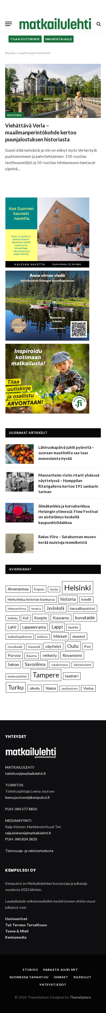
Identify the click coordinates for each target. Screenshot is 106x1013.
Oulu (72, 646)
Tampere (46, 675)
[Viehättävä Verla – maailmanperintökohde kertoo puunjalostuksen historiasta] (53, 91)
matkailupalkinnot (20, 636)
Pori (87, 646)
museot (79, 636)
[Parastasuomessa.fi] (55, 23)
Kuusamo (61, 617)
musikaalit (15, 647)
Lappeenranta (34, 627)
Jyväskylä (55, 608)
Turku (16, 687)
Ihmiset (61, 977)
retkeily (49, 655)
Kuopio (40, 617)
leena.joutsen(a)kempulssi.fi (27, 797)
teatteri (71, 676)
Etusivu (10, 53)
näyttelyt (53, 646)
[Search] (98, 24)
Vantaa (88, 688)
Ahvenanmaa (18, 589)
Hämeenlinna (17, 608)
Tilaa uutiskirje (25, 39)
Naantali (34, 647)
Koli (26, 618)
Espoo (39, 589)
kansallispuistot (82, 608)
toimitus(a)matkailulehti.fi (25, 773)
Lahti (12, 627)
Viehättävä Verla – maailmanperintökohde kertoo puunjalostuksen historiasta (40, 132)
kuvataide (85, 617)
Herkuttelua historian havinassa (31, 599)
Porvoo (14, 655)
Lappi (57, 627)
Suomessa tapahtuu (29, 977)
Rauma (31, 656)
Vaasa (51, 688)
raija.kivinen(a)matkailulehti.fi (28, 833)
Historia (14, 115)
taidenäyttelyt (17, 676)
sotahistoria (59, 665)
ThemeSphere (80, 997)
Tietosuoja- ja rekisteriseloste (29, 850)
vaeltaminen (69, 688)
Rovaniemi (72, 655)
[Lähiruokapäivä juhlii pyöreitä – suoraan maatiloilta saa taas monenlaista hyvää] (19, 454)
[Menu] (8, 24)
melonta (42, 636)
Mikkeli (60, 636)
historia (68, 599)
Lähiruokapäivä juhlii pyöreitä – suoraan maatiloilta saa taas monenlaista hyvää (66, 453)
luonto (73, 627)
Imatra (36, 609)
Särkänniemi (82, 665)
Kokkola (12, 618)
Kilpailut (83, 977)
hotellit (86, 599)
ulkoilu (35, 688)
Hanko (54, 589)
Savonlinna (35, 664)
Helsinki (77, 587)
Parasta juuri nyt (60, 970)
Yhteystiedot (53, 984)
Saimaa (13, 664)
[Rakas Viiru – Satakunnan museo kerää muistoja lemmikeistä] (19, 543)
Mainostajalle (58, 39)
